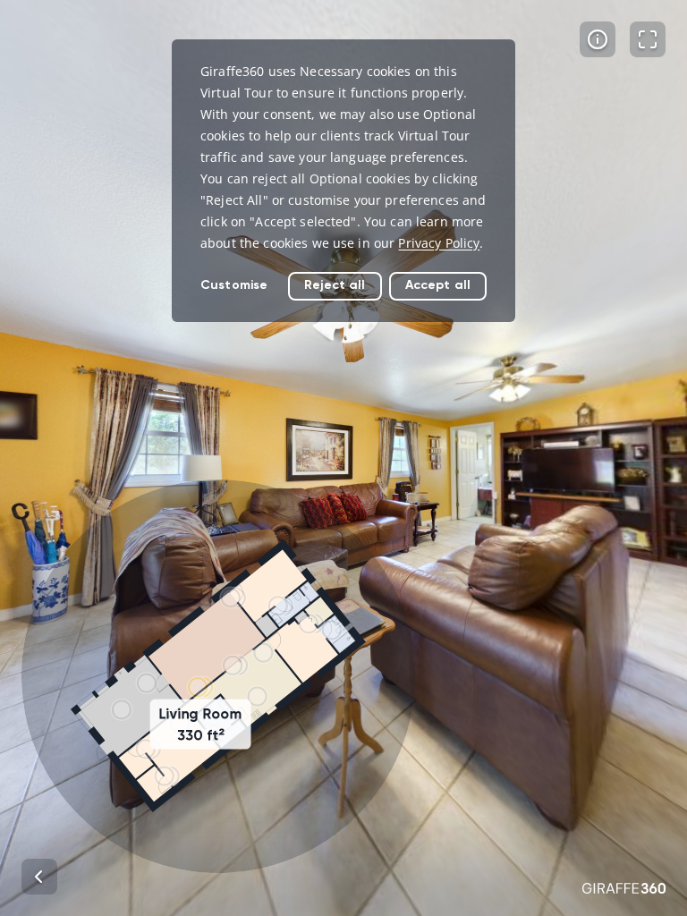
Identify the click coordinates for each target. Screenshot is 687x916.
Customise (233, 285)
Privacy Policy (438, 242)
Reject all (334, 285)
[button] (218, 676)
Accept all (438, 285)
